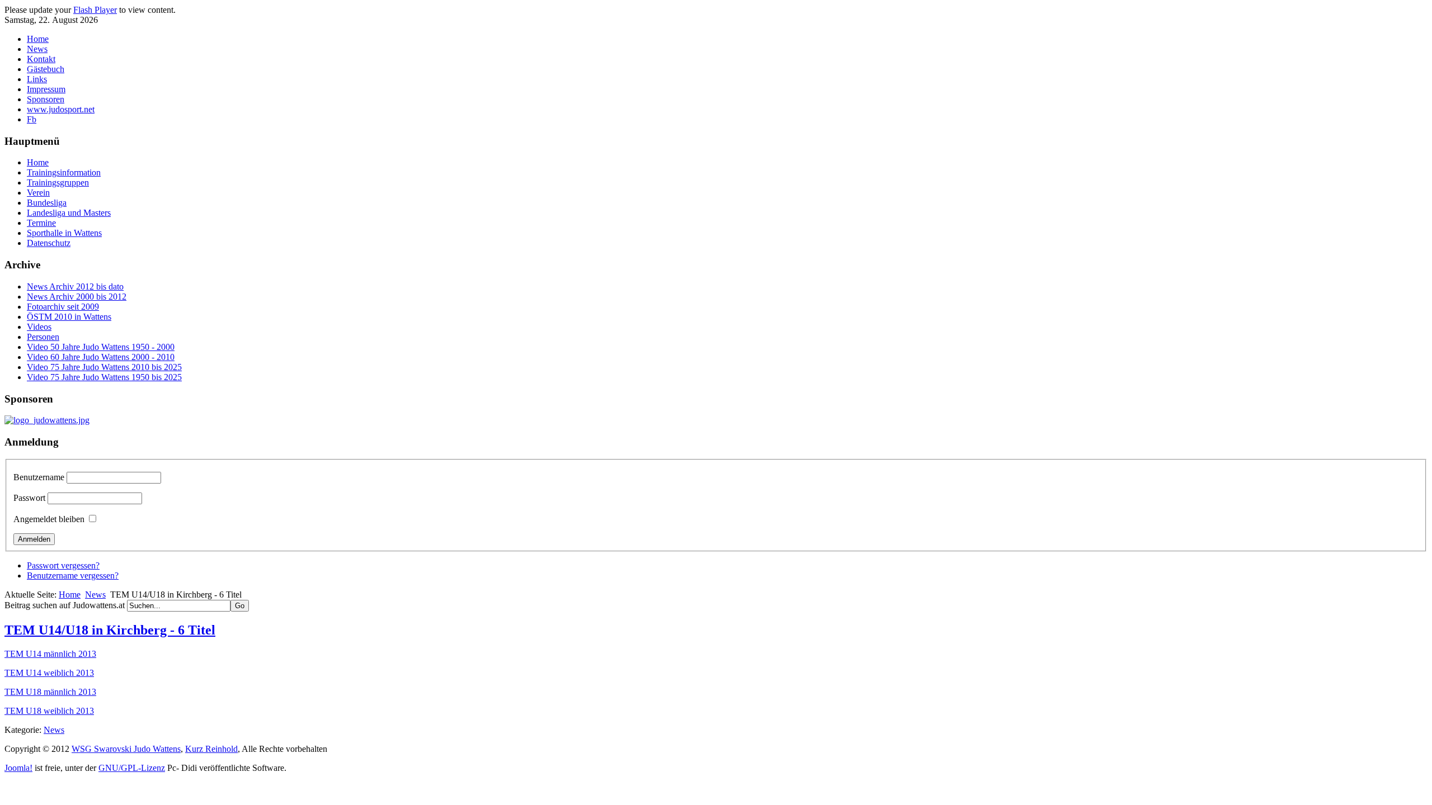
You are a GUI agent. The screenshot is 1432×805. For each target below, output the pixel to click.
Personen (43, 337)
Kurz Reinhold (211, 749)
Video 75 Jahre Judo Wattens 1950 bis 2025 (104, 377)
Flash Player (95, 10)
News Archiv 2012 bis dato (75, 286)
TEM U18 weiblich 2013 (49, 711)
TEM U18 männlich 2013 (50, 692)
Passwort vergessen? (63, 565)
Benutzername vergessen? (73, 575)
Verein (38, 192)
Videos (39, 327)
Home (38, 39)
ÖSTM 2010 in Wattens (69, 316)
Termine (41, 223)
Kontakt (41, 59)
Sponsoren (45, 99)
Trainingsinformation (64, 172)
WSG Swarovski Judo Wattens (126, 749)
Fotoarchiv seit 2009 (63, 306)
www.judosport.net (61, 109)
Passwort (29, 498)
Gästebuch (45, 69)
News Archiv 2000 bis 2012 (76, 296)
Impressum (46, 89)
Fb (31, 119)
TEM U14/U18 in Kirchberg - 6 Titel (109, 630)
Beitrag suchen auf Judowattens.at (65, 605)
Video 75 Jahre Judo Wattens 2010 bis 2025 (104, 367)
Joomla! (18, 768)
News (37, 49)
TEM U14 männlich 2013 (50, 654)
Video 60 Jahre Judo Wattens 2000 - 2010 (101, 357)
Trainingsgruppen (58, 182)
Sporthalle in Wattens (64, 233)
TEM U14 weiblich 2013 (49, 673)
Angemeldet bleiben (48, 519)
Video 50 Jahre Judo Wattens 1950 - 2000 (101, 347)
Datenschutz (48, 243)
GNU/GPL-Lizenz (131, 768)
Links (37, 79)
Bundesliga (47, 202)
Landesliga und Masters (69, 212)
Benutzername (38, 477)
